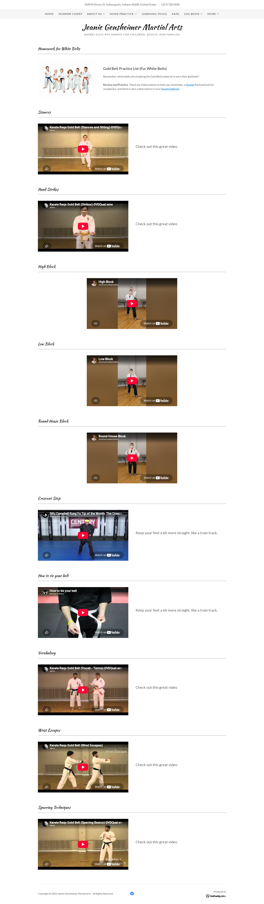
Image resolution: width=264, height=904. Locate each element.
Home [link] (49, 13)
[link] (132, 28)
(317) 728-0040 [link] (170, 4)
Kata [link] (175, 13)
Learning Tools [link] (154, 13)
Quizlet (190, 84)
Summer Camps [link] (70, 13)
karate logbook (170, 88)
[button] (96, 14)
